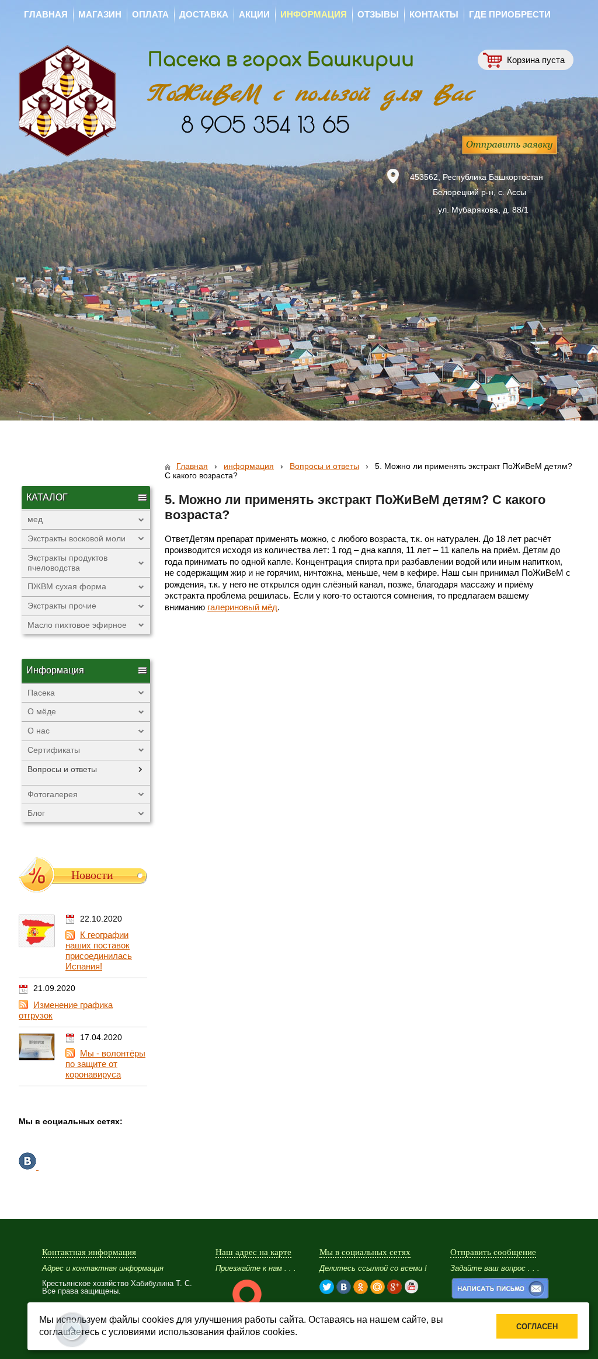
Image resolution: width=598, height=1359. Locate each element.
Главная (192, 466)
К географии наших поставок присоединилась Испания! (98, 950)
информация (249, 466)
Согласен (537, 1326)
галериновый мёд (242, 607)
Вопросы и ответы (324, 466)
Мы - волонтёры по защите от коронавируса (105, 1063)
